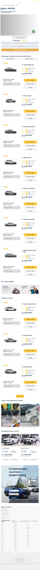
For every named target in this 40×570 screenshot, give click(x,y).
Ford (2, 545)
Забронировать (15, 459)
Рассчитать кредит (30, 83)
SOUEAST (28, 538)
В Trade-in (30, 87)
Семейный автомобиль (5, 510)
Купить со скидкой (30, 80)
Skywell (28, 535)
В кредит (6, 459)
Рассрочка (3, 516)
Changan (2, 529)
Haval (2, 528)
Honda (2, 547)
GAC (2, 538)
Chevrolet (2, 541)
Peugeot (15, 529)
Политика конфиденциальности (20, 558)
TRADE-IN (34, 491)
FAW (2, 531)
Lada (2, 550)
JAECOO (15, 550)
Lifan (2, 526)
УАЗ (27, 547)
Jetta (27, 525)
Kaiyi (27, 526)
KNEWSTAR (29, 528)
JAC (2, 535)
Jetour (28, 523)
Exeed (15, 545)
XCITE (28, 544)
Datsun (2, 544)
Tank (27, 541)
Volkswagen (16, 539)
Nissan (15, 526)
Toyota (15, 538)
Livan (27, 529)
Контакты (22, 556)
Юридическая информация (20, 559)
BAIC (15, 541)
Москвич (28, 545)
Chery (2, 523)
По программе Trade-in (5, 513)
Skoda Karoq (24, 448)
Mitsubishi (15, 525)
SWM (27, 539)
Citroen (2, 542)
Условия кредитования (20, 561)
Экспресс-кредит (4, 509)
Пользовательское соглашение (20, 560)
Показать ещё (20, 396)
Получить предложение (20, 49)
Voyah (28, 542)
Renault (15, 532)
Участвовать (29, 424)
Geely (2, 525)
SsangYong (16, 535)
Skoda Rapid (5, 448)
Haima (15, 548)
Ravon (15, 531)
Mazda (15, 523)
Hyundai (2, 548)
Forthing (15, 547)
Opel (15, 528)
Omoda (28, 532)
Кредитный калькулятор (5, 517)
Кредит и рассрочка (6, 507)
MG (27, 531)
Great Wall (3, 532)
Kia (1, 539)
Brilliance (15, 542)
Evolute (15, 544)
